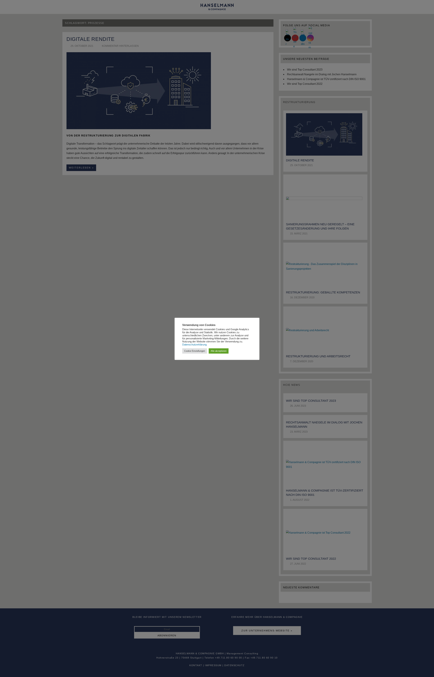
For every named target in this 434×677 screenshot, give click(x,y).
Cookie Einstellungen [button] (194, 351)
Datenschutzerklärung (194, 344)
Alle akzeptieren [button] (218, 351)
